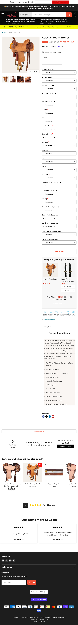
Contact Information (58, 617)
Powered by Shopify (39, 621)
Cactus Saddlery (49, 320)
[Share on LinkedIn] (50, 416)
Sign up (32, 582)
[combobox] (68, 286)
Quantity (44, 57)
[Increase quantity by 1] (59, 62)
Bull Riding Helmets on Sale (67, 27)
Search (16, 617)
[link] (50, 270)
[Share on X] (46, 416)
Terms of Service (45, 617)
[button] (5, 79)
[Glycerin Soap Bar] (54, 472)
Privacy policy (24, 617)
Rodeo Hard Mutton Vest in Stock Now (40, 27)
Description (47, 327)
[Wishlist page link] (75, 13)
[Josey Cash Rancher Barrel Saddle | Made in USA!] (11, 472)
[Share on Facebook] (43, 416)
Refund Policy (34, 617)
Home (4, 32)
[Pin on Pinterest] (53, 416)
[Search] (69, 14)
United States (38, 592)
